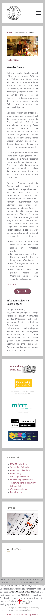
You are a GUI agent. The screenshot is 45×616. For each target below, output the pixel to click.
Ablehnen (23, 610)
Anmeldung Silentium (20, 470)
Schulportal (15, 486)
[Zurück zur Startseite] (14, 13)
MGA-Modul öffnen (18, 464)
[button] (38, 13)
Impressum (33, 614)
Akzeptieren (7, 610)
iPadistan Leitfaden (18, 489)
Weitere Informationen (17, 614)
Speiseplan (22, 291)
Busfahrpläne (16, 492)
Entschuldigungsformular (21, 479)
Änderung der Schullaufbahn (23, 482)
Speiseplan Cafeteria (19, 467)
